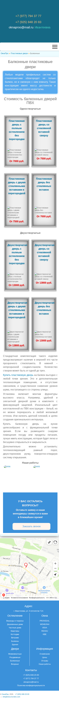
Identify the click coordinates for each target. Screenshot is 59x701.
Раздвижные (15, 657)
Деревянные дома (15, 624)
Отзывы (44, 661)
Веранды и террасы (15, 621)
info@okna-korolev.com (11, 697)
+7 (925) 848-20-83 (31, 675)
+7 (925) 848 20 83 (28, 22)
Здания (15, 644)
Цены (44, 657)
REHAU (44, 631)
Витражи (15, 638)
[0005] (37, 466)
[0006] (7, 466)
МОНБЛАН (44, 624)
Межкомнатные (15, 654)
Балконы (15, 641)
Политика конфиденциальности (31, 685)
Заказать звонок (31, 526)
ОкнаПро (4, 53)
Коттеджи (15, 634)
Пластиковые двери (19, 53)
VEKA (44, 628)
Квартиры (15, 631)
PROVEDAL (45, 621)
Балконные (15, 661)
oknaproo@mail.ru (21, 27)
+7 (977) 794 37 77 (28, 16)
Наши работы (45, 664)
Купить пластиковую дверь (18, 375)
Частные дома (15, 628)
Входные (15, 664)
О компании (45, 654)
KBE (44, 634)
